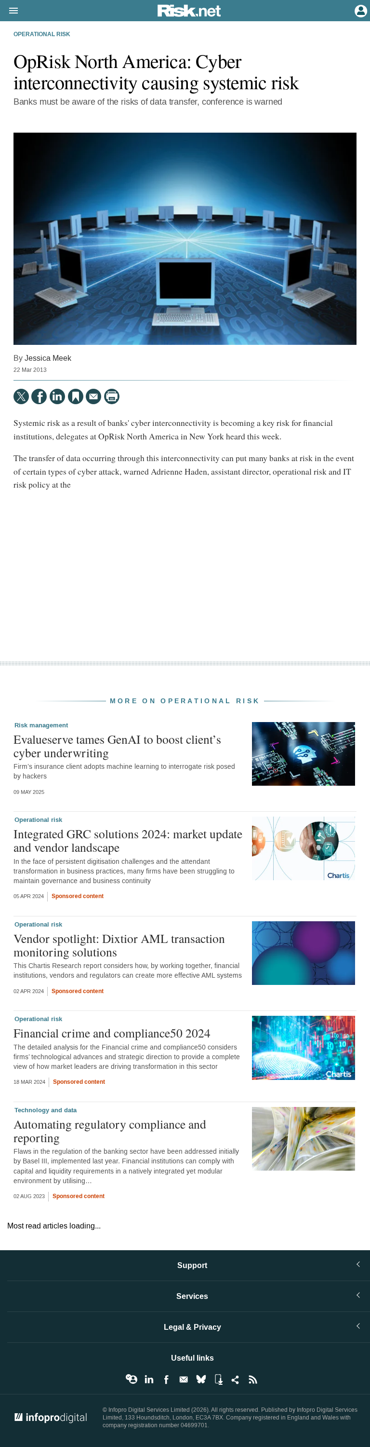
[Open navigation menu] (9, 11)
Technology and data (45, 1110)
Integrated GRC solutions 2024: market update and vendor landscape (127, 840)
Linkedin (149, 1379)
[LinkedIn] (57, 396)
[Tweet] (21, 396)
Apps (218, 1379)
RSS (253, 1379)
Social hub (235, 1379)
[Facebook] (39, 396)
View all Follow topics (131, 1379)
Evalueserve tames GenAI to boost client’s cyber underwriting (117, 745)
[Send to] (93, 396)
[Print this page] (111, 396)
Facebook (166, 1379)
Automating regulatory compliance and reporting (109, 1130)
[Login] (360, 10)
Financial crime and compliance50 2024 (112, 1032)
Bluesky (201, 1379)
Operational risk (41, 35)
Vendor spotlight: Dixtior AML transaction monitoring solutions (119, 944)
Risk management (41, 725)
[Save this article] (75, 396)
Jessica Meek (48, 358)
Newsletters (183, 1379)
